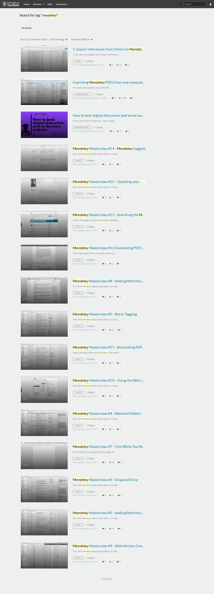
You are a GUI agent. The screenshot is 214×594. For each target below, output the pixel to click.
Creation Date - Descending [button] (42, 39)
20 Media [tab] (26, 28)
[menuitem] (27, 4)
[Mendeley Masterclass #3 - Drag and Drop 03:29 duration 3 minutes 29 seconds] (44, 488)
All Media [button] (80, 39)
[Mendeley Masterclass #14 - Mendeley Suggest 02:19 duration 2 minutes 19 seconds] (44, 157)
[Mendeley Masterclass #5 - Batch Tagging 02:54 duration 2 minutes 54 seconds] (44, 323)
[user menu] (210, 4)
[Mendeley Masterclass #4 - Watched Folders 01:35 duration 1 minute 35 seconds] (44, 422)
